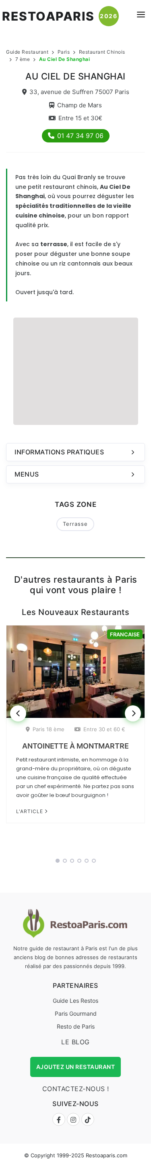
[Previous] (18, 713)
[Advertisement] (75, 370)
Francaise (125, 634)
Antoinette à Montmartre (75, 746)
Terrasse (75, 524)
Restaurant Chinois (102, 52)
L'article (30, 811)
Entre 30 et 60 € (104, 729)
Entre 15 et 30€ (80, 118)
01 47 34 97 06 (80, 136)
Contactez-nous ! (75, 1089)
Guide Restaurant (27, 52)
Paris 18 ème (48, 729)
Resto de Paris (76, 1026)
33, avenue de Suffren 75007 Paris (79, 92)
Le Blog (75, 1042)
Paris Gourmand (76, 1013)
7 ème (22, 59)
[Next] (133, 713)
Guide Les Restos (75, 1000)
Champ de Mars (79, 105)
